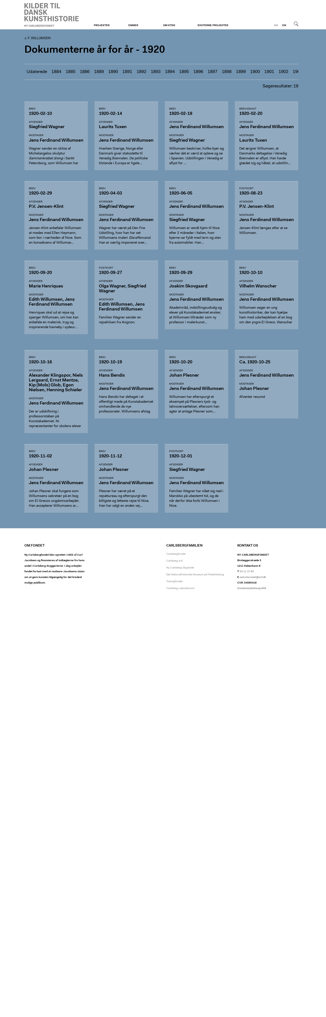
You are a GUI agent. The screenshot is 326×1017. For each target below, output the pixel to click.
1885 (70, 72)
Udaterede (37, 72)
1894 (170, 72)
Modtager (36, 135)
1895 (184, 72)
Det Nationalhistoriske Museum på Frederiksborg (195, 574)
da (276, 25)
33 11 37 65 (247, 571)
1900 (255, 72)
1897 (212, 72)
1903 (297, 72)
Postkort (246, 188)
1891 (127, 72)
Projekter (102, 25)
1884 (56, 72)
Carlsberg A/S (174, 561)
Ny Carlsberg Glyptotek (180, 567)
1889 (99, 72)
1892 (141, 72)
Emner (133, 25)
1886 (85, 72)
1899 (241, 72)
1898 (227, 72)
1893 (156, 72)
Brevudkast (247, 109)
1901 (269, 72)
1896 (198, 72)
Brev (32, 109)
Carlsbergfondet (176, 554)
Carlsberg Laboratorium (180, 588)
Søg (296, 23)
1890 (113, 72)
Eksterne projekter (213, 25)
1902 (283, 72)
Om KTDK (169, 25)
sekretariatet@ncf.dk (253, 577)
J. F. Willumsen (51, 15)
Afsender (36, 122)
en (284, 25)
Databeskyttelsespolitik (251, 588)
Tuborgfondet (174, 581)
